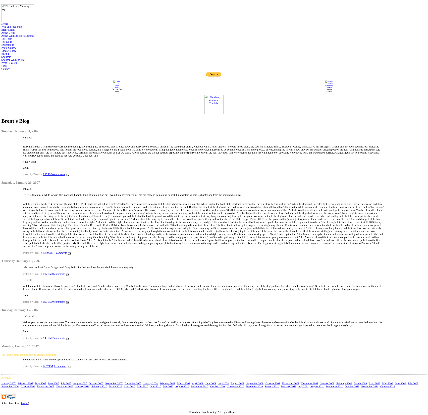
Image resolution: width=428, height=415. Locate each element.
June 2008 (210, 383)
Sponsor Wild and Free (13, 59)
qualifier (76, 325)
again (337, 325)
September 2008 (254, 383)
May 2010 (142, 386)
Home (4, 23)
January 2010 (82, 386)
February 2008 (167, 383)
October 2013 (387, 386)
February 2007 (25, 383)
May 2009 (387, 383)
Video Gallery (8, 50)
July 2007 (66, 383)
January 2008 (150, 383)
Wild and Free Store (11, 26)
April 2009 (374, 383)
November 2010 (235, 386)
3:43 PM (47, 338)
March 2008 (183, 383)
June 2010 (155, 386)
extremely (87, 322)
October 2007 (96, 383)
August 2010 (182, 386)
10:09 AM (48, 252)
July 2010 (168, 386)
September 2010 (199, 386)
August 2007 (80, 383)
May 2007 (40, 383)
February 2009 (344, 383)
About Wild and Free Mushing (17, 35)
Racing (5, 53)
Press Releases (9, 62)
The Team (6, 38)
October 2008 (272, 383)
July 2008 (223, 383)
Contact (5, 68)
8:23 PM (47, 174)
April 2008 (197, 383)
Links (4, 65)
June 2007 (53, 383)
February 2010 (99, 386)
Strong (162, 325)
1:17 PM (47, 274)
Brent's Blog (8, 29)
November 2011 (369, 386)
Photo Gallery (8, 47)
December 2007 (133, 383)
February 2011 (288, 386)
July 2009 (413, 383)
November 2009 (45, 386)
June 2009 (400, 383)
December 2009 (64, 386)
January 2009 (327, 383)
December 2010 (254, 386)
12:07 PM (48, 366)
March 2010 (115, 386)
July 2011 (303, 386)
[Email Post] (67, 174)
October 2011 (352, 386)
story (291, 325)
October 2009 (28, 386)
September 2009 (10, 386)
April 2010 (129, 386)
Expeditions (7, 44)
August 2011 (317, 386)
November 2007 (114, 383)
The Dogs (6, 41)
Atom (25, 403)
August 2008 (237, 383)
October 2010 (217, 386)
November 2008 (290, 383)
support (36, 325)
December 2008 (309, 383)
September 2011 (334, 386)
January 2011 (272, 386)
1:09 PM (47, 301)
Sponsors (6, 56)
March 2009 (360, 383)
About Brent (8, 32)
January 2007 (8, 383)
